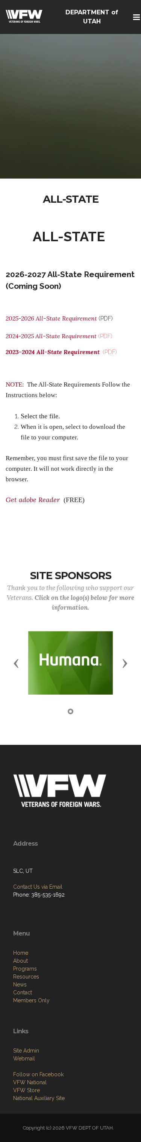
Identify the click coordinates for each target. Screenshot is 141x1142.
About (20, 961)
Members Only (31, 1000)
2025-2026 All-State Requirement (51, 318)
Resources (26, 977)
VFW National (30, 1082)
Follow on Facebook (38, 1074)
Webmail (24, 1059)
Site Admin (26, 1051)
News (20, 985)
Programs (25, 969)
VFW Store (26, 1090)
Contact (22, 992)
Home (20, 953)
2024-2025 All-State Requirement (52, 336)
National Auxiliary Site (39, 1098)
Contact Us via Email (37, 887)
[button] (16, 663)
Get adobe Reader (34, 499)
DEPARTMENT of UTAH (91, 17)
